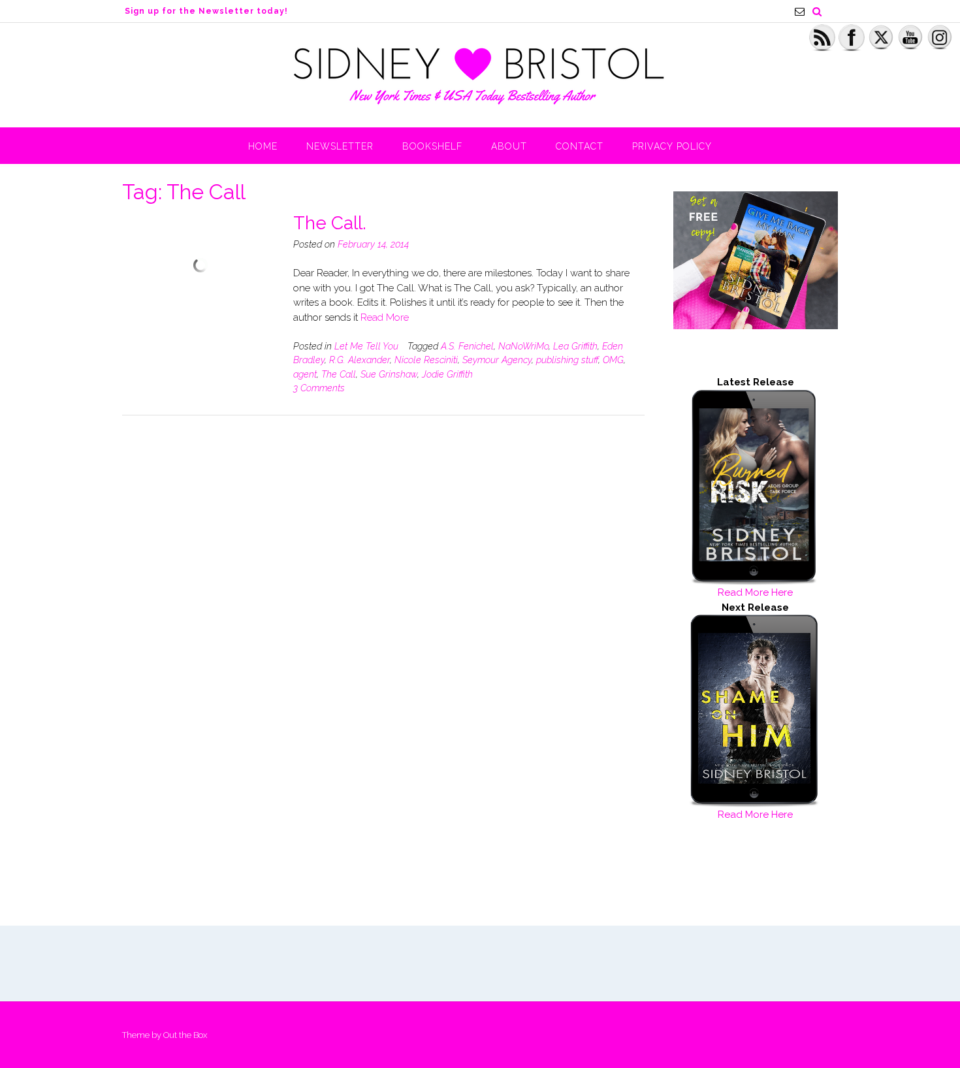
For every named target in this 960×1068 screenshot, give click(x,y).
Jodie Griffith (447, 374)
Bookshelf (432, 146)
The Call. (329, 223)
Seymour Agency (497, 360)
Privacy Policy (672, 146)
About (509, 146)
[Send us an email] (799, 11)
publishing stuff (567, 360)
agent (305, 374)
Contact (579, 146)
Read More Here (755, 592)
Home (263, 146)
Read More (384, 317)
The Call (338, 374)
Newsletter (340, 146)
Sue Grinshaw (388, 374)
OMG (613, 360)
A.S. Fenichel (467, 346)
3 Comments (319, 388)
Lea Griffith (575, 346)
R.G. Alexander (359, 360)
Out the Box (185, 1035)
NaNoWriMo (523, 346)
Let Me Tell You (366, 346)
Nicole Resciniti (426, 360)
